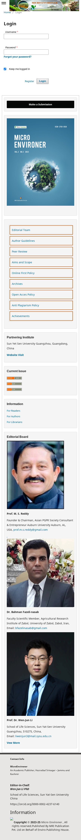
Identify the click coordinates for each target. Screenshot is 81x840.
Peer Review (19, 251)
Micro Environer (51, 822)
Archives (17, 284)
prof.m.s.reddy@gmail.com (30, 529)
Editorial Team (21, 230)
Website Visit (15, 355)
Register (29, 81)
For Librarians (14, 422)
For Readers (13, 410)
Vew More (13, 743)
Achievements (21, 316)
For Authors (13, 416)
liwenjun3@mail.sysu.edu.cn (33, 736)
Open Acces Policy (23, 294)
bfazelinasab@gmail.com (31, 628)
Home (7, 12)
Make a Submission (40, 104)
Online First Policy (23, 273)
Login (42, 81)
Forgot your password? (17, 56)
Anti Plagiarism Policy (25, 305)
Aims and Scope (22, 262)
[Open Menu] (4, 4)
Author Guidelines (23, 241)
